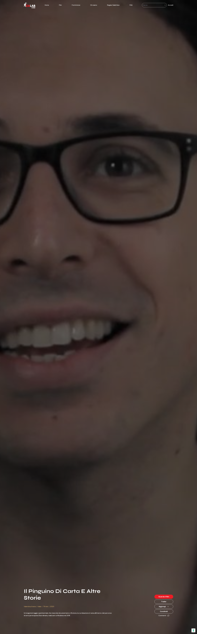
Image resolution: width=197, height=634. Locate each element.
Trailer (163, 601)
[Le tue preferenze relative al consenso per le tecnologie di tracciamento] (193, 630)
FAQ (131, 5)
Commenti (162, 615)
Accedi (170, 5)
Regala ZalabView (113, 5)
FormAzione (76, 5)
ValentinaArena (30, 606)
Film (60, 5)
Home (47, 5)
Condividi (164, 611)
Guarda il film (163, 597)
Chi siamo (93, 5)
